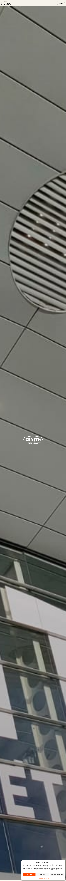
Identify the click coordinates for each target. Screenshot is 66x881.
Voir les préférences (56, 874)
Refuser (42, 874)
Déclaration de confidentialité (43, 878)
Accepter (29, 874)
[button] (61, 862)
